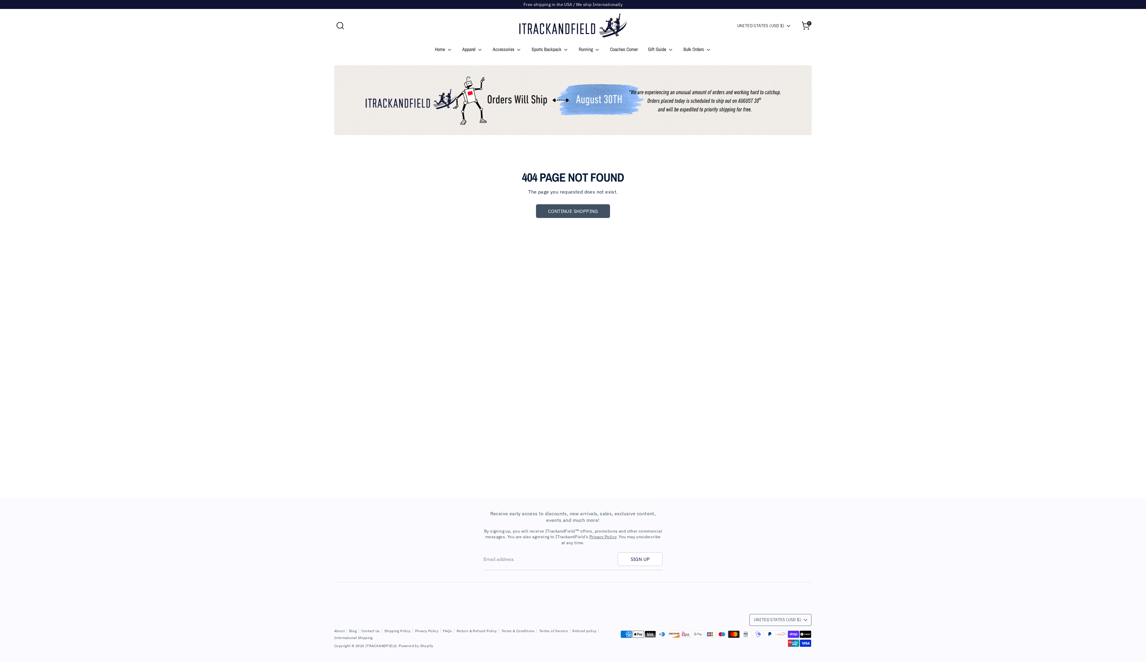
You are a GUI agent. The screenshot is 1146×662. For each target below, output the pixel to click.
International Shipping (353, 637)
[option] (573, 100)
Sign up (640, 559)
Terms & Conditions (518, 631)
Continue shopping (573, 211)
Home (440, 49)
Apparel (469, 49)
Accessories (504, 49)
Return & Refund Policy (477, 631)
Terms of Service (553, 631)
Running (586, 49)
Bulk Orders (694, 49)
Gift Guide (657, 49)
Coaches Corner (624, 49)
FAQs (447, 631)
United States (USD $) (760, 25)
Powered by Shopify (416, 646)
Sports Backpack (547, 49)
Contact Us (370, 631)
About (339, 631)
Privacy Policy (603, 536)
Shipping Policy (397, 631)
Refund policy (584, 631)
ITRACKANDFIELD (381, 646)
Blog (353, 631)
